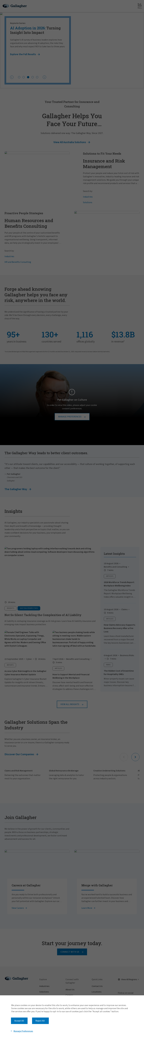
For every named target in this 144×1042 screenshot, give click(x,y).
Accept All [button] (19, 1020)
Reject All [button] (40, 1020)
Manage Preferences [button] (23, 1031)
